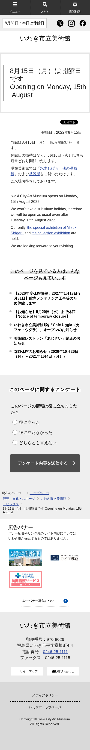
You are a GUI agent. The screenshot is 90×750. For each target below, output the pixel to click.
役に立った (29, 422)
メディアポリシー (45, 695)
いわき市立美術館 (45, 38)
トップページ (39, 493)
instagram (71, 23)
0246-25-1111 (55, 651)
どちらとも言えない (38, 442)
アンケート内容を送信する (43, 463)
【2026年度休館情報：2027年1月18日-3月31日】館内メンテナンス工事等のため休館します (47, 298)
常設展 (34, 174)
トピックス (11, 504)
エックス (60, 23)
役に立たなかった (35, 432)
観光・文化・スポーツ (19, 498)
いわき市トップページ (45, 707)
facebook (82, 23)
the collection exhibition (51, 233)
